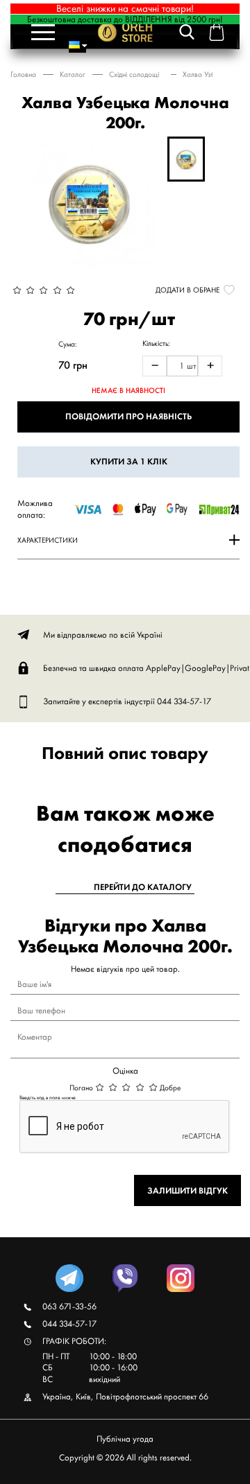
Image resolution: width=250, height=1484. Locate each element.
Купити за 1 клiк (128, 461)
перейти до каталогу (143, 887)
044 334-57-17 (184, 701)
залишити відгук (187, 1190)
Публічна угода (125, 1438)
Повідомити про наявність (128, 416)
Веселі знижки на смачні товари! (125, 8)
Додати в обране (187, 290)
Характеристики (47, 540)
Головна (23, 74)
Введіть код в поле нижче (47, 1097)
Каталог (72, 74)
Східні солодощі (134, 74)
